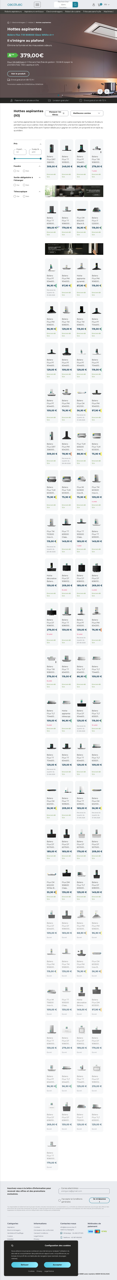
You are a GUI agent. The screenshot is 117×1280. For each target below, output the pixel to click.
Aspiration (11, 1227)
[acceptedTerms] (59, 1200)
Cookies (37, 1227)
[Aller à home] (8, 22)
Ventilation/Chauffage (15, 1233)
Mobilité (10, 1239)
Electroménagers (13, 1230)
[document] (87, 113)
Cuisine (10, 1236)
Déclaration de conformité (44, 1230)
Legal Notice (38, 1236)
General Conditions (41, 1233)
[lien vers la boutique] (15, 4)
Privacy (36, 1239)
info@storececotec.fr (68, 1227)
